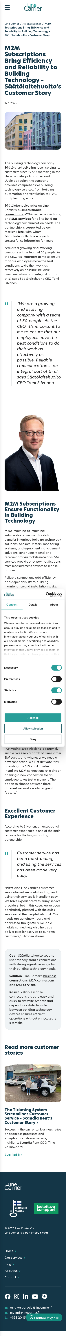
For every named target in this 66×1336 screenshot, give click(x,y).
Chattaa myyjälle (46, 1318)
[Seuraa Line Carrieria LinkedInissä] (25, 1297)
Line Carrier (12, 24)
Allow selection (33, 728)
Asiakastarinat (32, 24)
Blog (8, 1264)
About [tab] (54, 604)
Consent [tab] (11, 604)
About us (11, 1271)
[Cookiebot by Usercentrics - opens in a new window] (46, 594)
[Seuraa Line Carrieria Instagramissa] (16, 1297)
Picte (20, 232)
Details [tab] (33, 604)
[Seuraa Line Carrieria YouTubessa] (35, 1297)
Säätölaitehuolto (17, 167)
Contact (10, 1277)
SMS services (21, 219)
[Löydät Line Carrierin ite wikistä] (44, 1297)
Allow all (32, 717)
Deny (33, 739)
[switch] (56, 679)
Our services (13, 1258)
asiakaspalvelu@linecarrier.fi (31, 1307)
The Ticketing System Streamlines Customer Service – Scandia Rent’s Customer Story (28, 1116)
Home (9, 1251)
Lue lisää (12, 1155)
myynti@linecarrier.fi (25, 1313)
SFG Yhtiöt (41, 1233)
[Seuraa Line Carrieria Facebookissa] (7, 1297)
